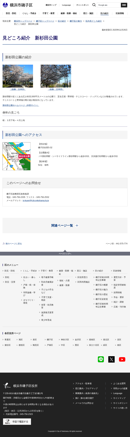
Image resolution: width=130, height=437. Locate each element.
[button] (65, 225)
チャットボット (82, 5)
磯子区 (50, 340)
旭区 (21, 340)
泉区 (35, 340)
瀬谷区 (8, 345)
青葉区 (8, 340)
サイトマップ (119, 398)
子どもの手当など (47, 290)
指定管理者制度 (120, 286)
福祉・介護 (64, 280)
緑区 (105, 345)
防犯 (7, 277)
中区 (63, 345)
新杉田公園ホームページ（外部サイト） (21, 105)
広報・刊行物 (120, 307)
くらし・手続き (30, 271)
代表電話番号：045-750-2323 (19, 414)
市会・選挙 (119, 297)
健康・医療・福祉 (66, 272)
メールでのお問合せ (84, 403)
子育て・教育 (47, 271)
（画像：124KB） (56, 89)
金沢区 (78, 340)
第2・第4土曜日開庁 (84, 398)
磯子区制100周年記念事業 (102, 278)
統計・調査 (119, 302)
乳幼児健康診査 (47, 283)
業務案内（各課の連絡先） (87, 393)
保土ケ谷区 (94, 345)
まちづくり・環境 (29, 301)
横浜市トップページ (23, 21)
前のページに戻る (14, 244)
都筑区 (22, 345)
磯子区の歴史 (102, 294)
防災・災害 (10, 282)
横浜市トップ (51, 5)
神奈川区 (65, 340)
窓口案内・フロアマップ (86, 388)
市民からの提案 (120, 388)
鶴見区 (36, 345)
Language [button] (66, 5)
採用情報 (118, 292)
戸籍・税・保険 (29, 286)
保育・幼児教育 (47, 306)
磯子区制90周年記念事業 (102, 305)
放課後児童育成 (47, 313)
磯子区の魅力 (76, 21)
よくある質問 (119, 383)
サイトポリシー (120, 403)
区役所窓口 (82, 277)
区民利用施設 (83, 282)
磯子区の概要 (102, 285)
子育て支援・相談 (47, 298)
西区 (77, 345)
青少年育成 (46, 320)
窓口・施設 (82, 271)
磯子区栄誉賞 (102, 299)
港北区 (106, 340)
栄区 (119, 340)
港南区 (92, 340)
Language (117, 393)
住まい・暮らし (29, 278)
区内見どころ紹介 (94, 21)
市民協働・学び (29, 293)
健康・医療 (64, 285)
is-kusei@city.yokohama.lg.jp (36, 200)
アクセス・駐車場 (83, 383)
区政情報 (117, 271)
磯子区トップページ (45, 21)
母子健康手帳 (47, 277)
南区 (119, 345)
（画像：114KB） (18, 89)
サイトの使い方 (120, 408)
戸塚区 (50, 345)
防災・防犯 (10, 271)
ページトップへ (65, 254)
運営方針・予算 (120, 278)
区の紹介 (62, 21)
